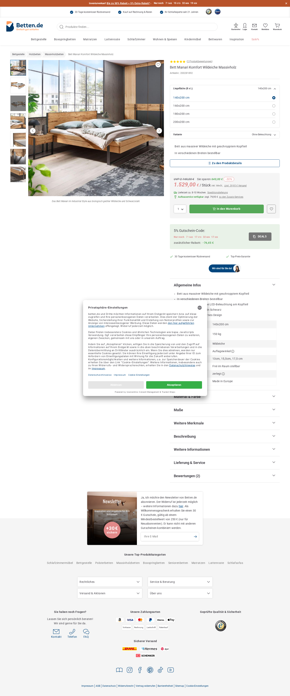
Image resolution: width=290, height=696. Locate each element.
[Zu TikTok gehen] (160, 670)
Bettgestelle (39, 39)
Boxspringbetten (65, 39)
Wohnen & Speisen (165, 39)
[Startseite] (24, 27)
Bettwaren (215, 39)
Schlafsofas (235, 562)
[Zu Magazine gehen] (119, 670)
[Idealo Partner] (218, 12)
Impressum (87, 686)
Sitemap (179, 686)
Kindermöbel (192, 39)
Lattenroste (112, 39)
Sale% (255, 39)
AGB (98, 686)
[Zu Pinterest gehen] (150, 670)
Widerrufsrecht (126, 686)
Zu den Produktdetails (227, 163)
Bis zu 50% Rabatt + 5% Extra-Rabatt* (128, 3)
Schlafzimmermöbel (60, 562)
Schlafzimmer (136, 39)
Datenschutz (109, 686)
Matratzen (90, 39)
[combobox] (180, 209)
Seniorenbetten (178, 562)
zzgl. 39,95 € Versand (235, 185)
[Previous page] (33, 131)
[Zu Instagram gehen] (129, 670)
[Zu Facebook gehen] (140, 670)
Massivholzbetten (128, 562)
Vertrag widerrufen (145, 686)
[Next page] (159, 131)
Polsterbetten (104, 562)
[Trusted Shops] (209, 12)
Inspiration (237, 39)
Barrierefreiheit (165, 686)
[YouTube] (170, 670)
